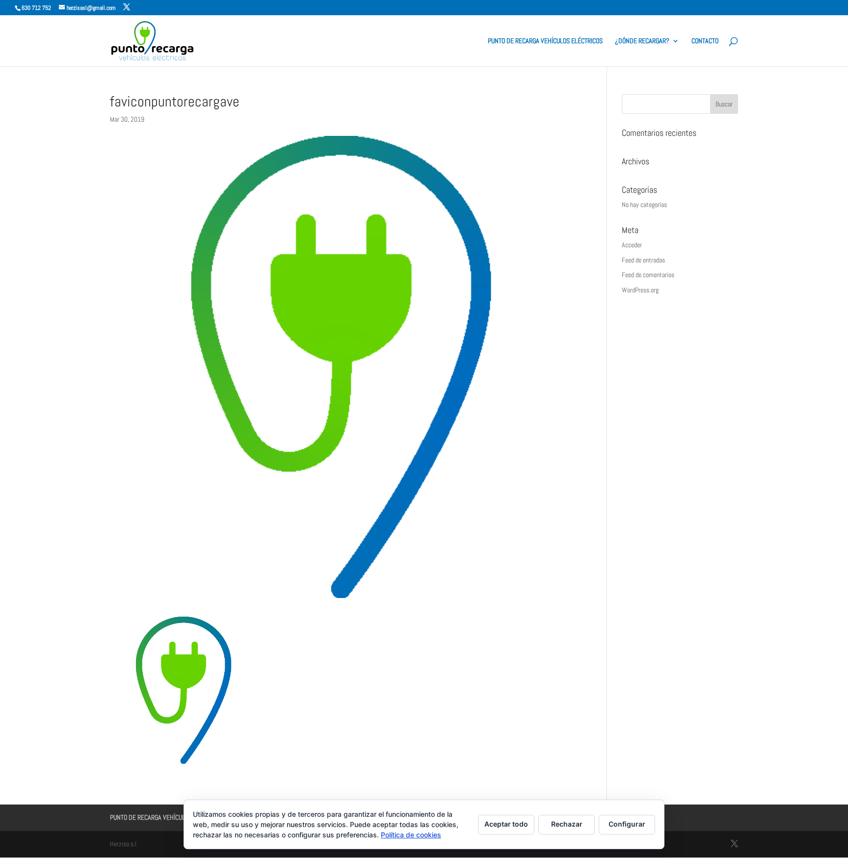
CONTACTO (704, 41)
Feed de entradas (643, 260)
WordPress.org (640, 290)
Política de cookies (411, 835)
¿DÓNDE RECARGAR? (642, 41)
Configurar (627, 824)
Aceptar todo (506, 824)
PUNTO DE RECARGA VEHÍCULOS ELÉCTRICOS (545, 41)
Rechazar (567, 824)
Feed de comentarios (648, 274)
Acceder (632, 244)
